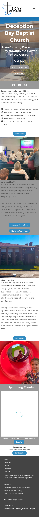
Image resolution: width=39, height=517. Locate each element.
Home (6, 459)
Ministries (7, 462)
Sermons (7, 469)
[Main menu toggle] (34, 8)
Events (6, 466)
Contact (7, 472)
